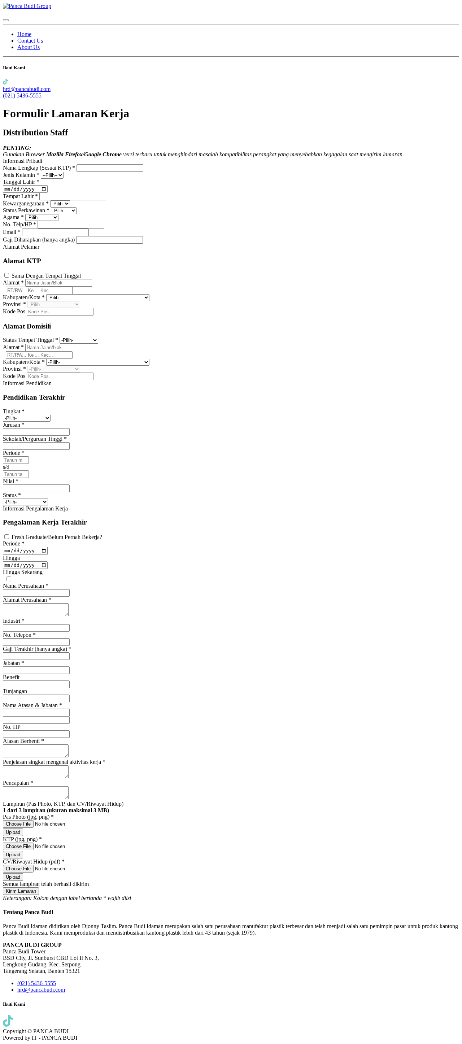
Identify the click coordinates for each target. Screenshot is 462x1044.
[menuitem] (24, 34)
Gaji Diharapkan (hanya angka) (39, 239)
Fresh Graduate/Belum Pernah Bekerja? (57, 537)
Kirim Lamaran (21, 891)
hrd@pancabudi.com (27, 89)
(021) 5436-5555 (22, 95)
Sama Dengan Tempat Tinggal (46, 276)
